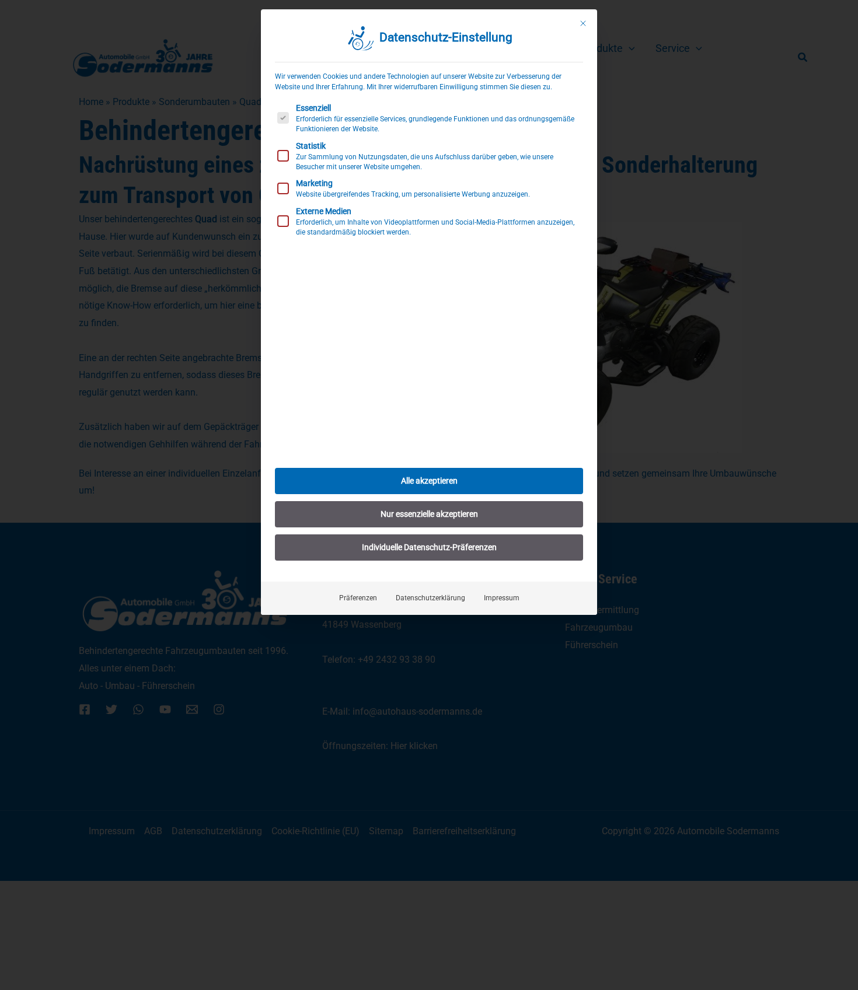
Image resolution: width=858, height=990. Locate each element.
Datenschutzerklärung (430, 598)
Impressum (501, 598)
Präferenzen (358, 598)
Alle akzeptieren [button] (429, 480)
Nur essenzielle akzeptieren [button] (429, 514)
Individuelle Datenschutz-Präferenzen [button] (429, 547)
